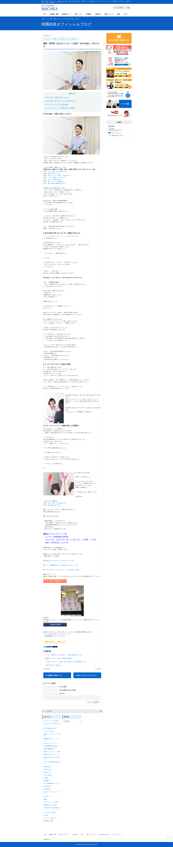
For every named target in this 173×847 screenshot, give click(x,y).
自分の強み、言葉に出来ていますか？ (57, 97)
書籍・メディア (109, 14)
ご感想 (46, 778)
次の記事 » (98, 669)
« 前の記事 (46, 669)
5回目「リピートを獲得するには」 (53, 179)
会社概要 (88, 14)
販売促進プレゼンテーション (52, 754)
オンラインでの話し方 (50, 818)
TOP (44, 14)
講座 (118, 14)
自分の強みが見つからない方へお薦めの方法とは (60, 101)
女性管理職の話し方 (49, 749)
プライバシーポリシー (116, 834)
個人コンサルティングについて (86, 675)
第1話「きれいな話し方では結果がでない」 (55, 503)
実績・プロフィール (91, 834)
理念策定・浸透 (48, 821)
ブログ (125, 14)
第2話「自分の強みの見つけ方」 (52, 505)
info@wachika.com (116, 133)
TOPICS (46, 796)
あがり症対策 (48, 775)
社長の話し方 (47, 769)
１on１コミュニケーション (51, 743)
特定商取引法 (47, 839)
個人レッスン (78, 14)
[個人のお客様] (55, 582)
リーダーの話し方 (49, 731)
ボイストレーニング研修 (51, 802)
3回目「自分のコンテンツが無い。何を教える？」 (57, 175)
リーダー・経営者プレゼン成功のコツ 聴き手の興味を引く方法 (64, 655)
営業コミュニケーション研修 (52, 751)
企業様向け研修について (54, 675)
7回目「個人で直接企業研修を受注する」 (55, 183)
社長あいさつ (47, 772)
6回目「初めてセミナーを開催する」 (53, 181)
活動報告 (46, 780)
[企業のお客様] (55, 625)
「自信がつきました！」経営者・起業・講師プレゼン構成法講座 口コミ (66, 661)
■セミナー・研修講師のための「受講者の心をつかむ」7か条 (61, 565)
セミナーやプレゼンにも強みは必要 (56, 104)
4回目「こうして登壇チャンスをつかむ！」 (55, 177)
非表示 (73, 93)
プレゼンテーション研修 (50, 39)
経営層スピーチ (66, 14)
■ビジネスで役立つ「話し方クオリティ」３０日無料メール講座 (61, 569)
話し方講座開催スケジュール (52, 783)
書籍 (45, 799)
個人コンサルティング (64, 834)
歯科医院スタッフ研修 (50, 805)
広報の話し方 (47, 786)
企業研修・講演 (54, 14)
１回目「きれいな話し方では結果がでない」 (56, 171)
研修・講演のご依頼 (104, 834)
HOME (43, 18)
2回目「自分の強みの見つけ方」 (52, 173)
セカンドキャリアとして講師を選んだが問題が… (60, 108)
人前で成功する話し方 (63, 39)
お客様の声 (98, 14)
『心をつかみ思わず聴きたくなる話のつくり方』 (57, 634)
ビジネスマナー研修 (50, 812)
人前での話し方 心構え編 (53, 665)
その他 (46, 815)
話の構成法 (47, 789)
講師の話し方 (75, 39)
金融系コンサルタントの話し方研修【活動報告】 (59, 658)
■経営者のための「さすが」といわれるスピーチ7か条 (58, 560)
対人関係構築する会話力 (51, 746)
